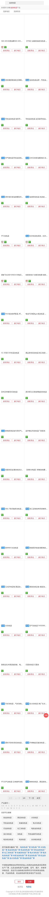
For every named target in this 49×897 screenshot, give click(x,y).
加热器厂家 (35, 847)
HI (23, 806)
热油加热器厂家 (27, 850)
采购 (46, 715)
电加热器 (22, 839)
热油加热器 (7, 818)
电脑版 (28, 886)
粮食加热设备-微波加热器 (39, 587)
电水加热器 (37, 823)
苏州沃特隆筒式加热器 (9, 392)
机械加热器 (23, 823)
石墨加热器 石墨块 (32, 664)
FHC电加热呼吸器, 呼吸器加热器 (17, 314)
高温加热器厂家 (14, 850)
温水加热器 (7, 834)
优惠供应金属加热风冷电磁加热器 (17, 470)
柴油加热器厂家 (34, 855)
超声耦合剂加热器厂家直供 (35, 431)
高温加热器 (21, 818)
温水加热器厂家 (16, 858)
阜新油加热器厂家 (20, 855)
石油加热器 (7, 828)
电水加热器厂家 (36, 852)
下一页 (31, 798)
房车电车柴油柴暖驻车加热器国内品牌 (19, 197)
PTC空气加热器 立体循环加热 (12, 782)
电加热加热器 (8, 839)
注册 (29, 881)
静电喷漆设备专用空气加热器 (16, 431)
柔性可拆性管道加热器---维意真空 (17, 742)
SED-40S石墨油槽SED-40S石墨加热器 (15, 41)
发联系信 (6, 50)
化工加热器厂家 (10, 852)
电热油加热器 (36, 828)
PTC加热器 (5, 236)
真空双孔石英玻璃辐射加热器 (36, 392)
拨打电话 (17, 51)
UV (8, 808)
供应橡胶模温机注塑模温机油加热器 (18, 80)
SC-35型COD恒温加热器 (10, 353)
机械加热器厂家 (23, 852)
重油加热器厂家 (28, 858)
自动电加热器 (36, 839)
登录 (19, 881)
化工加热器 (21, 828)
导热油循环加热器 (34, 834)
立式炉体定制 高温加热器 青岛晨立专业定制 (21, 587)
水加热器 (8, 625)
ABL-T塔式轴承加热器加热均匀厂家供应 (19, 509)
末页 (38, 798)
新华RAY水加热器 (11, 548)
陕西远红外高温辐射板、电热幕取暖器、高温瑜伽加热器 (21, 664)
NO (36, 806)
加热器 (19, 834)
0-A (2, 806)
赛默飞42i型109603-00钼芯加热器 (13, 275)
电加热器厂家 (25, 847)
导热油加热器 (8, 823)
